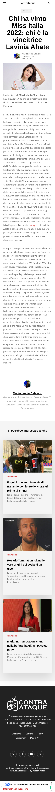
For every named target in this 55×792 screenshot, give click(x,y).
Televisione (26, 11)
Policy (40, 733)
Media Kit (34, 738)
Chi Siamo (16, 733)
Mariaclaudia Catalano (31, 54)
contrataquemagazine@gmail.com (21, 768)
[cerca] (49, 3)
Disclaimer (21, 738)
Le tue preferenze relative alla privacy (29, 784)
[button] (4, 3)
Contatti (29, 733)
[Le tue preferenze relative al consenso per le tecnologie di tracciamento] (50, 787)
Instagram (34, 225)
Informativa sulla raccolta (15, 789)
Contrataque (27, 3)
